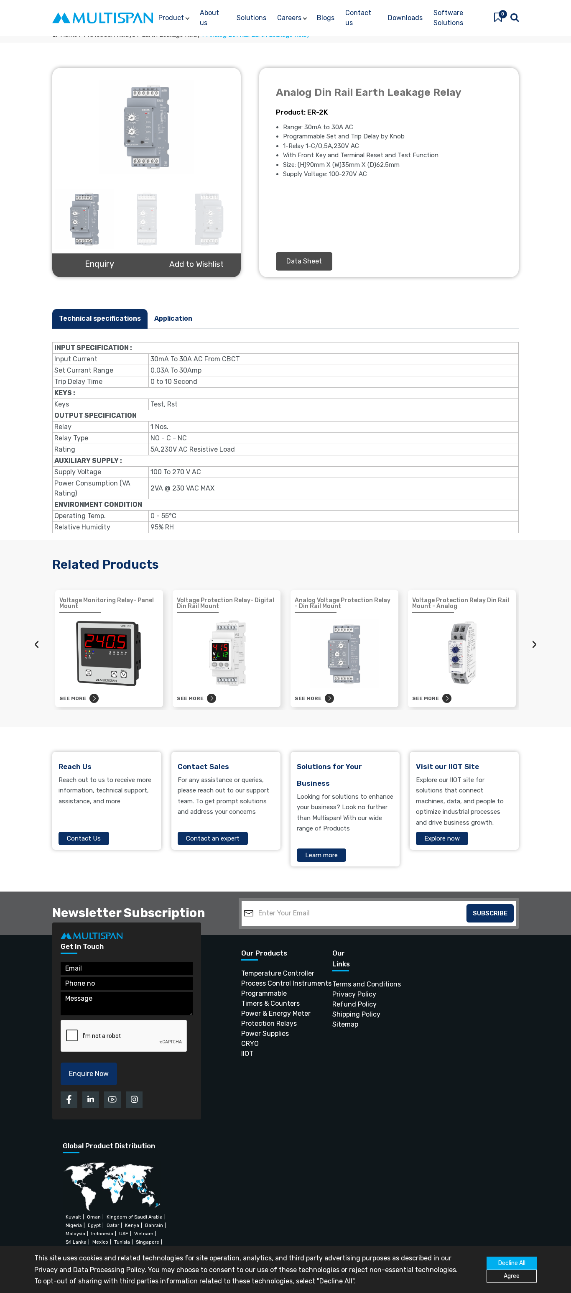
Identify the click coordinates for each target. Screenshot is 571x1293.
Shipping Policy (347, 1014)
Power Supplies (265, 1033)
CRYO (250, 1044)
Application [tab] (173, 318)
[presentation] (36, 644)
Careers (289, 18)
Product (171, 18)
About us (209, 18)
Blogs (325, 18)
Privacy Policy (347, 994)
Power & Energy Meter (271, 1013)
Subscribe (490, 913)
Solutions (251, 18)
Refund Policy (347, 1004)
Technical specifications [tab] (100, 318)
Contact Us (84, 838)
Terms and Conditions (347, 984)
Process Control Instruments (271, 983)
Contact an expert (213, 838)
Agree (512, 1276)
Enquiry (99, 264)
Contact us (358, 18)
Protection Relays (269, 1023)
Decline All (511, 1263)
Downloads (405, 18)
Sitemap (345, 1024)
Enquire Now (89, 1074)
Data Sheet (304, 261)
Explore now (442, 838)
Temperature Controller (271, 973)
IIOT (247, 1054)
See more (72, 698)
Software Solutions (448, 18)
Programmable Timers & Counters (270, 998)
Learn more (321, 855)
